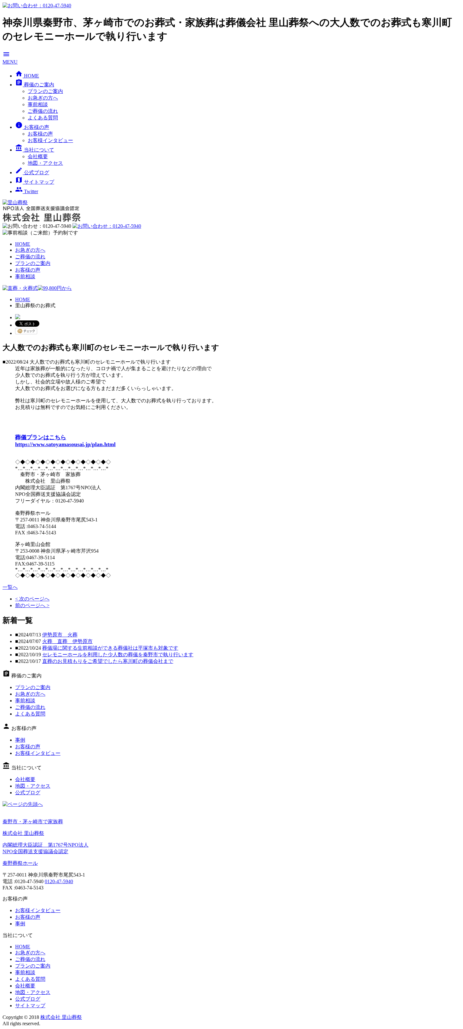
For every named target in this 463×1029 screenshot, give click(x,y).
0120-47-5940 (59, 881)
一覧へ (10, 587)
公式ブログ (32, 172)
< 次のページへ (32, 598)
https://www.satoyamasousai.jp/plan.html (65, 444)
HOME (27, 75)
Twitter (26, 191)
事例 (20, 740)
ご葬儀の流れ (43, 111)
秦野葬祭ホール (20, 863)
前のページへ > (32, 605)
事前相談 (38, 104)
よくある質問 (43, 117)
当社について (34, 149)
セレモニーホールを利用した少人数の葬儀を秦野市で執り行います (117, 654)
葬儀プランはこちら (40, 437)
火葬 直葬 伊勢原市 (67, 641)
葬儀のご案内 (34, 84)
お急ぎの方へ (43, 98)
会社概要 (38, 156)
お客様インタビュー (50, 140)
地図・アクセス (45, 163)
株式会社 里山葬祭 (61, 1017)
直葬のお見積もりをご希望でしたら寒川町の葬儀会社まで (107, 661)
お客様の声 (32, 127)
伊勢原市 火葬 (59, 634)
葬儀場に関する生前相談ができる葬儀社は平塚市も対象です (110, 648)
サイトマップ (34, 182)
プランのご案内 (45, 91)
